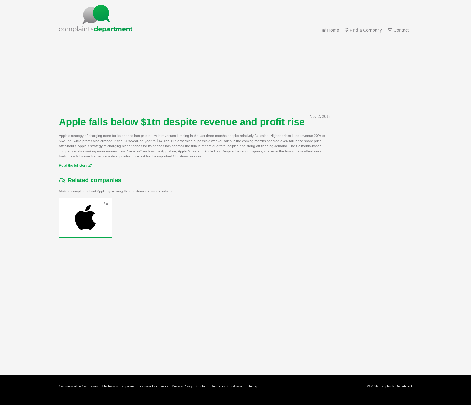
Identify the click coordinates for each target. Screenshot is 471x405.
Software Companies (153, 386)
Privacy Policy (182, 386)
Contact (400, 30)
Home (332, 30)
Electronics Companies (118, 386)
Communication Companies (78, 386)
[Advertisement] (235, 75)
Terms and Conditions (226, 386)
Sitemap (252, 386)
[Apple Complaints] (85, 217)
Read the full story (73, 165)
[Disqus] (195, 303)
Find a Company (365, 30)
